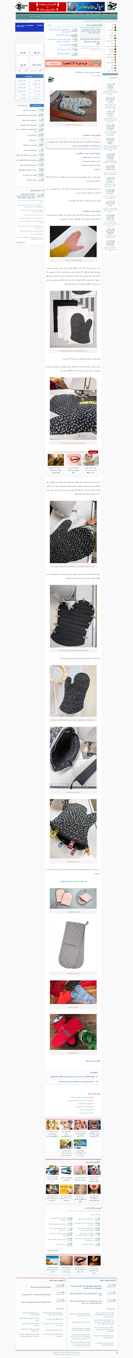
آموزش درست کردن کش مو (30, 175)
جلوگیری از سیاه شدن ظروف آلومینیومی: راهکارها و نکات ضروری (84, 1234)
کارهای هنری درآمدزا (64, 44)
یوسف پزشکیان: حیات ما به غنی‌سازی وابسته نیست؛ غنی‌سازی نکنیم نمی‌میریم (31, 210)
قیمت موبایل (37, 91)
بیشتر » (49, 25)
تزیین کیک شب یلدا (32, 135)
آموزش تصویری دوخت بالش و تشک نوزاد (81, 1097)
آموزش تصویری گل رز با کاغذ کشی (28, 125)
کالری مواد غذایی (22, 87)
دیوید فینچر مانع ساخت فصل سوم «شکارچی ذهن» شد (31, 1313)
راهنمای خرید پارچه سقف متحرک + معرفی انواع (110, 185)
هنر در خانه (105, 20)
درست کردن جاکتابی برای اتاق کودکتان (27, 170)
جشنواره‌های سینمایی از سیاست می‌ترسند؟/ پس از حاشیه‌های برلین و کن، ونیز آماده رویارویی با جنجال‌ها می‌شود (25, 195)
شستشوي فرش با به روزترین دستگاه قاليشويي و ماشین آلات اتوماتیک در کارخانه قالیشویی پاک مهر (110, 148)
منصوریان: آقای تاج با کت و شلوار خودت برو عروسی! (52, 1335)
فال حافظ (36, 53)
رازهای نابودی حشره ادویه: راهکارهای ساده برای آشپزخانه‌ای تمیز (110, 133)
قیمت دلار (37, 87)
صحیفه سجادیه (22, 98)
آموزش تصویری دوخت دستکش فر (87, 72)
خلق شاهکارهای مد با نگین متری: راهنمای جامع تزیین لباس (59, 30)
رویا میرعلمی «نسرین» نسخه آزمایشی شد (33, 214)
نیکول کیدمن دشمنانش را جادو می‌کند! (40, 1287)
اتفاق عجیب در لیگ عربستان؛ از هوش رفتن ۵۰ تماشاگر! (30, 1329)
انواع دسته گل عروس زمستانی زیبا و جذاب (27, 115)
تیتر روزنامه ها (36, 98)
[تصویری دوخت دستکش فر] (73, 616)
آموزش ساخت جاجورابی (85, 1109)
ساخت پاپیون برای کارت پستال (29, 120)
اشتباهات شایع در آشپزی (87, 1244)
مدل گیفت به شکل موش (63, 53)
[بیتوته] (21, 11)
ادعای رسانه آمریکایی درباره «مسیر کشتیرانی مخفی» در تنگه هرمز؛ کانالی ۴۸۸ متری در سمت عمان (85, 1302)
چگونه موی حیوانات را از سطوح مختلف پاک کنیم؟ (83, 1224)
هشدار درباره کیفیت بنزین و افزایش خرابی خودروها (31, 231)
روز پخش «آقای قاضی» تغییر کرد (54, 1319)
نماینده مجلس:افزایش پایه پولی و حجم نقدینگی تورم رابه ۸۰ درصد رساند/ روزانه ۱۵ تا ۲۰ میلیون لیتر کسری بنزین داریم (80, 1336)
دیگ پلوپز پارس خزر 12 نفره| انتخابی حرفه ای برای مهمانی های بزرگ (110, 210)
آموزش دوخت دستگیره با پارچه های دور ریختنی (79, 1100)
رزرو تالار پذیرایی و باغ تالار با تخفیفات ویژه (27, 160)
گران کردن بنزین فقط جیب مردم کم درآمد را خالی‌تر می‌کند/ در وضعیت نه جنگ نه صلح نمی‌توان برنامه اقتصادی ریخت (80, 1343)
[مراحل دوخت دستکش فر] (73, 106)
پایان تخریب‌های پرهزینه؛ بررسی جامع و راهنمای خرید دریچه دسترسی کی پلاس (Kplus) (30, 238)
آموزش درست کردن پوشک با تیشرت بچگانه (26, 155)
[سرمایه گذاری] (73, 63)
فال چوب (33, 70)
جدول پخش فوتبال (21, 91)
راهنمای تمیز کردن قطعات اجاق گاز (57, 1224)
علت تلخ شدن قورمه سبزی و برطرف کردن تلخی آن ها (84, 1239)
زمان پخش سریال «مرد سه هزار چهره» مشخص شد (31, 218)
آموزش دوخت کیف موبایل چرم (84, 1106)
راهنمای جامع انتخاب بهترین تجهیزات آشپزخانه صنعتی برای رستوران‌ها (110, 92)
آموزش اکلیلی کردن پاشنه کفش (85, 1219)
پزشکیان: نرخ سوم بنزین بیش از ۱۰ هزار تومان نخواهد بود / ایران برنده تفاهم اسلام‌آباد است (104, 1329)
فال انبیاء (22, 53)
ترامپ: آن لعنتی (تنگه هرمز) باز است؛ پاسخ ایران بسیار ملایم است (85, 1294)
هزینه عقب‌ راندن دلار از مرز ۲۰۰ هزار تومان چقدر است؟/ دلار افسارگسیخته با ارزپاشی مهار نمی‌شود (104, 1314)
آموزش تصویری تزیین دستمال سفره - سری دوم (26, 130)
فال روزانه (23, 65)
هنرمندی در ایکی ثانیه (32, 180)
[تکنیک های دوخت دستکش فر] (73, 408)
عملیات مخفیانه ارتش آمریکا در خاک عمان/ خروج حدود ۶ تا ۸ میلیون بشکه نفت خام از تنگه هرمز (85, 1287)
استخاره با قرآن (36, 65)
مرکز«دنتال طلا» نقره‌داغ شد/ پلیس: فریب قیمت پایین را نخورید (30, 201)
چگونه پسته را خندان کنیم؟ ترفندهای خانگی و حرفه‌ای (110, 173)
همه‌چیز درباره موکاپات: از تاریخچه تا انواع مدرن (110, 236)
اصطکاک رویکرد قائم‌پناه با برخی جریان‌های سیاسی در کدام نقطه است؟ (80, 1314)
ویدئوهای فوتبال (22, 83)
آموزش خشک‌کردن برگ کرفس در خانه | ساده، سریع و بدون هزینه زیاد (110, 223)
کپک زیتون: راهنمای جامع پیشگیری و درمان (57, 1234)
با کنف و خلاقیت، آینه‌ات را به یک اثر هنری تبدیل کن (110, 197)
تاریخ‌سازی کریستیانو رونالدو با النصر (54, 1329)
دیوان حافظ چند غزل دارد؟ (37, 234)
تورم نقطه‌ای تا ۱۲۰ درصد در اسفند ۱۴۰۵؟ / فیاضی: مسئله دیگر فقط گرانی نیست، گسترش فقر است (30, 205)
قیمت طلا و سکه (36, 83)
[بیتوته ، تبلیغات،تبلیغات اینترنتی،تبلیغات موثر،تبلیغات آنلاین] (47, 7)
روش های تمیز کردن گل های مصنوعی (57, 1239)
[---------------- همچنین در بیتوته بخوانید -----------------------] (56, 1280)
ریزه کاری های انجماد (61, 1244)
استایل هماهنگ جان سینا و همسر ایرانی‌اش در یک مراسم (35, 1302)
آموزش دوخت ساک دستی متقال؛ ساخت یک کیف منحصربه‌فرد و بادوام (58, 40)
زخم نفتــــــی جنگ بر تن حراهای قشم (81, 1322)
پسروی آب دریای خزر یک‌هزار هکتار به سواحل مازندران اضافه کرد (104, 1343)
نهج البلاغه (23, 94)
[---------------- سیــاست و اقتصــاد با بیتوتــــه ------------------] (107, 1280)
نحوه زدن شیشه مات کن (63, 49)
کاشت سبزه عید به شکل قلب (30, 145)
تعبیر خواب (19, 70)
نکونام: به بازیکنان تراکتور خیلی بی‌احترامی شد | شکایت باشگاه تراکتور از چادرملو (29, 1335)
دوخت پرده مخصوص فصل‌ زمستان (28, 165)
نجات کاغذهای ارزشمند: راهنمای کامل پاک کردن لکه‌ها (110, 161)
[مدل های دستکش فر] (73, 319)
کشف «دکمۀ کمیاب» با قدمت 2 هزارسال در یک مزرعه (52, 1324)
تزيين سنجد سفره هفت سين (30, 110)
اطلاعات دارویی (22, 80)
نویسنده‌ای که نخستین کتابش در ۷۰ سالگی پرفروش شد (36, 1294)
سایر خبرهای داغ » (21, 242)
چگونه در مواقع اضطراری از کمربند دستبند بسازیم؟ (57, 1229)
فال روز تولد (26, 70)
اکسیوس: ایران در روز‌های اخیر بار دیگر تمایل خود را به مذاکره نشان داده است (81, 1329)
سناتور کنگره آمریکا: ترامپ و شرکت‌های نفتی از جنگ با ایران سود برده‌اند (30, 226)
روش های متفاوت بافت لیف (62, 35)
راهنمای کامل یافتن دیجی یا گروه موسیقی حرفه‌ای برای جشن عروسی (110, 119)
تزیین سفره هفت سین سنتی (30, 150)
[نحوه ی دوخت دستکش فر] (73, 241)
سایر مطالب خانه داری (53, 1250)
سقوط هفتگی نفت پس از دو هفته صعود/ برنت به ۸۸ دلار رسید (30, 222)
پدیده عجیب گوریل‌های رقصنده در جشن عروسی (29, 1319)
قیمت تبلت (37, 94)
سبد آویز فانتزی (33, 140)
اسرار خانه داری (113, 20)
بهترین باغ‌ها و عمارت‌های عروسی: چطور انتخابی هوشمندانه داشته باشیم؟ (110, 106)
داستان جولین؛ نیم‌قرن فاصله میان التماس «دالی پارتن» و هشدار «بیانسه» (52, 1313)
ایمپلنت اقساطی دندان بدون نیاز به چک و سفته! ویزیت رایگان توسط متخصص (72, 1076)
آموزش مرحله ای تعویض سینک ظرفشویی (58, 1218)
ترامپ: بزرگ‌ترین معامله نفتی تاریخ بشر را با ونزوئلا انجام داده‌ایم (103, 1336)
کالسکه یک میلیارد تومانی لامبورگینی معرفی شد (30, 1324)
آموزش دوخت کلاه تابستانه (85, 1103)
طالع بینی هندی (39, 70)
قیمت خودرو (37, 80)
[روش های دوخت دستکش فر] (73, 691)
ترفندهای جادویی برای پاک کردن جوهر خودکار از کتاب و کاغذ (110, 249)
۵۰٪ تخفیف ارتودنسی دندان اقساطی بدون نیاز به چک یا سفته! (77, 1081)
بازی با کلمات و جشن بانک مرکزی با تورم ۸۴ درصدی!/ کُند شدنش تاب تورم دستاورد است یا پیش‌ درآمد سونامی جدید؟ (103, 1321)
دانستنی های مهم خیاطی (85, 1113)
